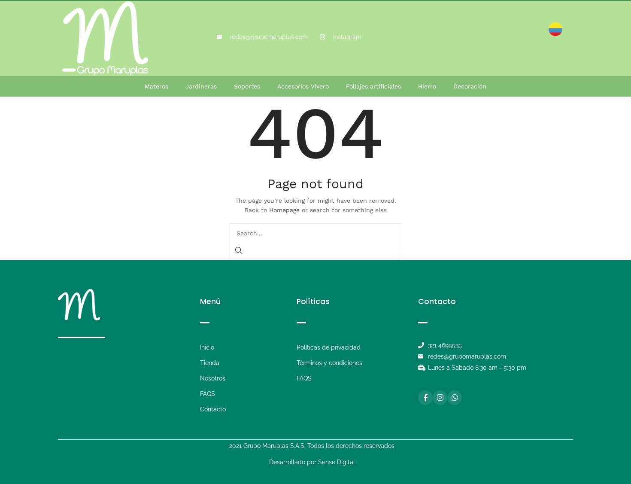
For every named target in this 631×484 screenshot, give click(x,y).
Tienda (209, 362)
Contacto (213, 409)
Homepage (284, 210)
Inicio (207, 347)
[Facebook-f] (425, 397)
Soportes (247, 86)
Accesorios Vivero (303, 86)
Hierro (427, 86)
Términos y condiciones (329, 362)
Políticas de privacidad (329, 347)
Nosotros (212, 378)
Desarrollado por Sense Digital (312, 462)
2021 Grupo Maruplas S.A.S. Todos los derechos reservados (311, 445)
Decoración (469, 86)
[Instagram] (440, 397)
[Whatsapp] (454, 397)
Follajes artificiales (373, 86)
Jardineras (201, 86)
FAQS (207, 393)
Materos (156, 86)
